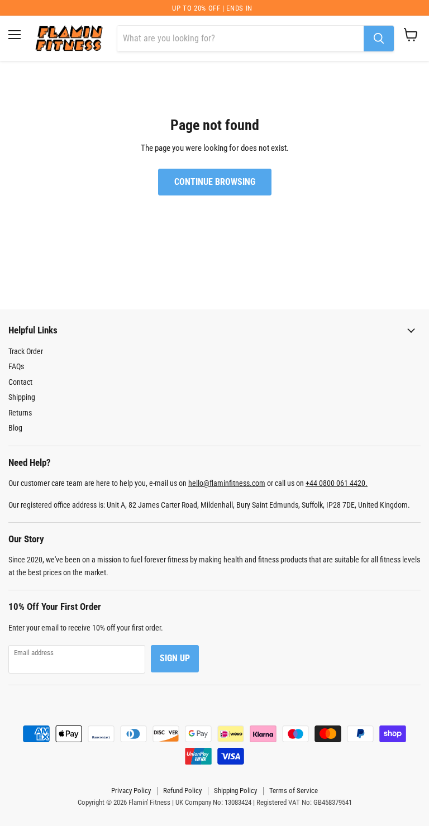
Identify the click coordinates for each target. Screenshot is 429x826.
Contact (20, 382)
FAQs (16, 366)
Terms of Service (293, 790)
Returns (20, 412)
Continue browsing (214, 181)
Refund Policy (182, 790)
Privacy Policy (131, 790)
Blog (15, 427)
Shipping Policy (235, 790)
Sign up (175, 658)
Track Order (25, 351)
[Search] (379, 38)
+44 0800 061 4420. (337, 483)
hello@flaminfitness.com (226, 483)
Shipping (21, 397)
